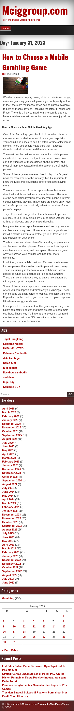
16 (4, 631)
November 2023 (11, 518)
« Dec (5, 650)
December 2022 (11, 559)
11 (24, 626)
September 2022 (12, 571)
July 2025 (8, 442)
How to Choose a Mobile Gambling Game (35, 62)
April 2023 (8, 544)
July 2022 (8, 578)
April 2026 (8, 408)
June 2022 (8, 582)
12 (34, 626)
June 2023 (8, 537)
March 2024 (9, 503)
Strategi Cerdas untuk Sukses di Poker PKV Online (33, 673)
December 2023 (11, 514)
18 (24, 631)
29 (64, 636)
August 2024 (9, 484)
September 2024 (12, 480)
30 (4, 642)
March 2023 (9, 548)
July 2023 (8, 533)
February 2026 (10, 416)
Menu (6, 28)
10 (14, 626)
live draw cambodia (15, 372)
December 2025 (11, 423)
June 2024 (8, 491)
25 (24, 636)
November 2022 (11, 563)
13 (44, 626)
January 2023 (10, 556)
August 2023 (9, 529)
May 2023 (7, 541)
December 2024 (11, 469)
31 (14, 642)
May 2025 (7, 450)
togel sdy (8, 382)
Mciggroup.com (35, 10)
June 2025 (8, 446)
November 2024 (11, 472)
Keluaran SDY (11, 386)
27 (44, 636)
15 (64, 626)
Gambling (8, 598)
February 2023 (10, 552)
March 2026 (9, 412)
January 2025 (10, 465)
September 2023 (12, 525)
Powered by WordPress (49, 704)
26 (34, 636)
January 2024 (10, 510)
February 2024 (10, 506)
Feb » (14, 650)
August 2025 (9, 438)
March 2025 (9, 457)
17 (14, 631)
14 (53, 626)
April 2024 (8, 499)
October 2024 (10, 476)
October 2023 (10, 522)
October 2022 (10, 567)
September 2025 (12, 435)
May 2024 (7, 495)
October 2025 (10, 431)
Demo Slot (9, 362)
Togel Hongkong (13, 339)
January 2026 (10, 420)
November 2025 (11, 427)
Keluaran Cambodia (15, 353)
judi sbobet (10, 367)
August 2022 (9, 575)
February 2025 (10, 461)
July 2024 (8, 488)
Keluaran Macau (13, 343)
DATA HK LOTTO (13, 348)
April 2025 (8, 454)
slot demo (9, 377)
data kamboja (11, 358)
